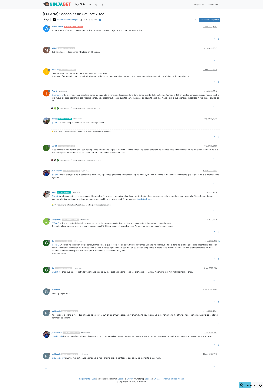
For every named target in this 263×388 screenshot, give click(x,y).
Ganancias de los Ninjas (67, 19)
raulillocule (56, 311)
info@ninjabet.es (144, 199)
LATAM (130, 379)
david (54, 192)
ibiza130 (55, 70)
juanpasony (56, 219)
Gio (53, 241)
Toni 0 (54, 91)
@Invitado (63, 91)
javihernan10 (57, 171)
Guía (94, 379)
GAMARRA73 (57, 289)
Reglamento (84, 379)
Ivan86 (54, 146)
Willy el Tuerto (57, 27)
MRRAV (55, 48)
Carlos (54, 119)
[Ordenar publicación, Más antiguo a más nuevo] (196, 20)
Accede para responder (210, 20)
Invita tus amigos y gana (173, 379)
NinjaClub (79, 4)
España (121, 379)
